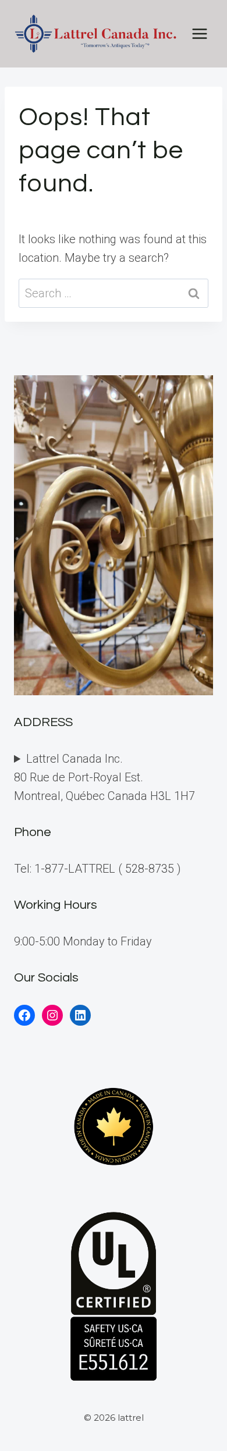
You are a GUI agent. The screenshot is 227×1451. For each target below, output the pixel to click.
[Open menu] (199, 33)
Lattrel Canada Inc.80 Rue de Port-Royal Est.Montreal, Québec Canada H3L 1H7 (104, 777)
